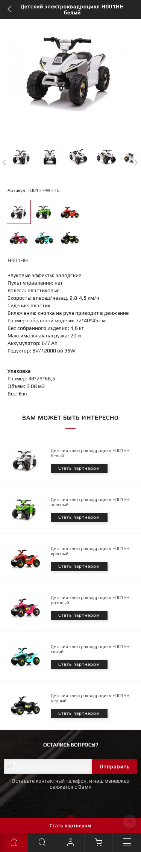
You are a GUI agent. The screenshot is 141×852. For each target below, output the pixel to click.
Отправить (115, 766)
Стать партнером (70, 825)
